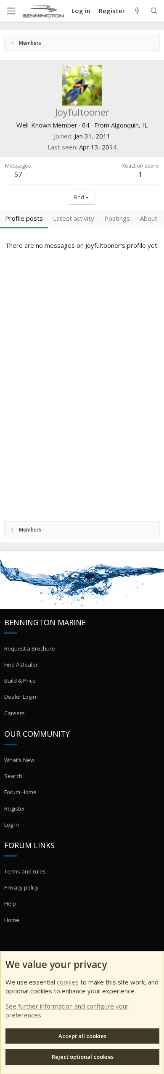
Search (13, 776)
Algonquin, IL (129, 125)
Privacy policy (21, 887)
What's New (19, 760)
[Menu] (11, 11)
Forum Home (20, 792)
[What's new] (137, 11)
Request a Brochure (29, 648)
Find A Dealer (21, 664)
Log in (11, 824)
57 (18, 174)
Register (14, 808)
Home (11, 920)
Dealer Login (20, 696)
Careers (14, 713)
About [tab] (148, 218)
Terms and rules (25, 871)
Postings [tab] (117, 218)
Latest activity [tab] (73, 218)
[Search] (154, 11)
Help (10, 903)
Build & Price (20, 680)
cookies (68, 982)
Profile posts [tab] (24, 218)
